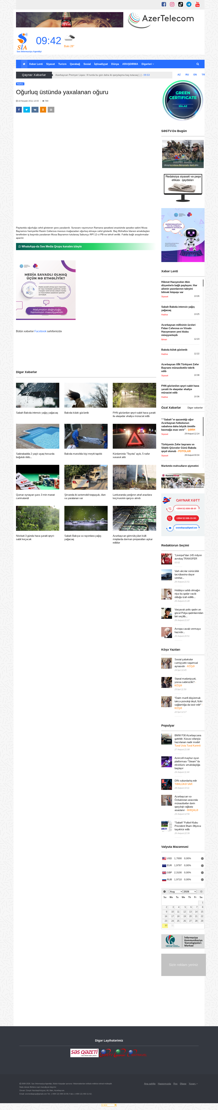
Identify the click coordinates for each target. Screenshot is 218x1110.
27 (190, 921)
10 (172, 912)
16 (166, 916)
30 (166, 925)
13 (190, 912)
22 (202, 916)
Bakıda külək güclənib (76, 412)
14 (196, 912)
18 (178, 916)
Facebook (40, 331)
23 (166, 921)
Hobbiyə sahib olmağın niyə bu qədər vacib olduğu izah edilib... (187, 594)
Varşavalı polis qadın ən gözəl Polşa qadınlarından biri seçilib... (189, 613)
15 (202, 912)
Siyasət (50, 63)
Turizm (62, 63)
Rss (175, 1083)
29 (202, 921)
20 (190, 916)
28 (196, 921)
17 (172, 916)
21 (196, 916)
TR (203, 74)
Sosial (87, 63)
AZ (179, 74)
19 (184, 916)
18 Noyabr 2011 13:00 (28, 101)
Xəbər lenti (36, 63)
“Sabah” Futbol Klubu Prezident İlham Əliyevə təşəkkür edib (188, 826)
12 (184, 912)
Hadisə (26, 403)
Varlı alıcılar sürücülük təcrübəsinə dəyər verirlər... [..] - (93, 75)
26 (184, 921)
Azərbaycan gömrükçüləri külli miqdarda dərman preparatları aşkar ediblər (133, 539)
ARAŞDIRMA (130, 63)
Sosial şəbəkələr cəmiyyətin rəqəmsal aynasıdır (186, 663)
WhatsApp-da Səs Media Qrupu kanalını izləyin (51, 246)
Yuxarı (192, 1083)
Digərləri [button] (147, 63)
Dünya (115, 63)
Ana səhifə (149, 1083)
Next (199, 154)
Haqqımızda (164, 1083)
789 (46, 101)
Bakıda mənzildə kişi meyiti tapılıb (83, 453)
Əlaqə (183, 1083)
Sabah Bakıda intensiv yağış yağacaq (37, 412)
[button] (198, 64)
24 (172, 921)
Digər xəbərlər (195, 407)
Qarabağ (75, 63)
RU (187, 74)
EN (195, 74)
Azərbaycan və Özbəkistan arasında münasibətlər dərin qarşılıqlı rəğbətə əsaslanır (186, 803)
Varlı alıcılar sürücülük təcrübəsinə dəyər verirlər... (187, 574)
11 (178, 912)
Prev (166, 154)
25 (178, 921)
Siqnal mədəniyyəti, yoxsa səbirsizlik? (185, 682)
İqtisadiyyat (101, 63)
